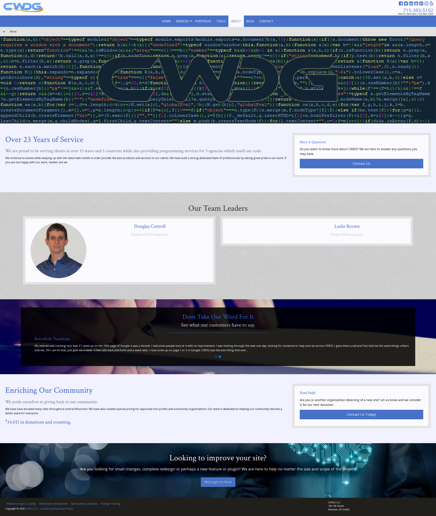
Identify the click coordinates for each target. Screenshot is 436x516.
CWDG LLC (31, 508)
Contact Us (361, 163)
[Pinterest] (421, 3)
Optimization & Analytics (84, 503)
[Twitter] (406, 3)
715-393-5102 (418, 10)
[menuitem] (166, 21)
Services (182, 21)
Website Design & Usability (21, 503)
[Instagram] (426, 3)
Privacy (69, 508)
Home (166, 21)
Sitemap (58, 508)
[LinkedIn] (411, 3)
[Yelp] (431, 3)
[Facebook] (401, 3)
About (236, 21)
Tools (221, 21)
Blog (250, 21)
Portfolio (203, 21)
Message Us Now (218, 482)
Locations (45, 508)
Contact (266, 21)
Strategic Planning (110, 503)
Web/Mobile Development (53, 503)
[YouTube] (416, 3)
